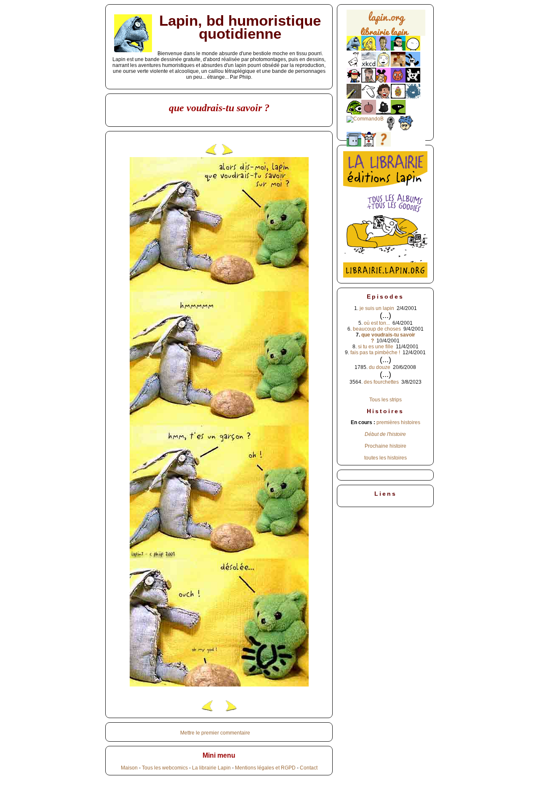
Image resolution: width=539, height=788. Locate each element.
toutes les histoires (385, 458)
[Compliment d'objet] (368, 113)
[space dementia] (413, 81)
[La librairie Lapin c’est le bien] (385, 276)
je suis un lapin (377, 308)
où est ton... (377, 323)
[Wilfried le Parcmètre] (391, 129)
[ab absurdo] (413, 49)
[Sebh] (398, 49)
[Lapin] (354, 49)
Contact (309, 768)
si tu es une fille (375, 347)
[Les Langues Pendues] (354, 113)
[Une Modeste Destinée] (405, 129)
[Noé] (354, 97)
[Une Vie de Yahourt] (354, 145)
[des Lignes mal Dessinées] (383, 65)
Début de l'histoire (385, 434)
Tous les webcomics (165, 768)
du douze (379, 367)
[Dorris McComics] (398, 81)
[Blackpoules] (383, 113)
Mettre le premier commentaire (215, 733)
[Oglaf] (368, 49)
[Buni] (413, 65)
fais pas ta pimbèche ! (375, 352)
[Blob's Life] (398, 113)
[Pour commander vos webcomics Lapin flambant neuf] (386, 34)
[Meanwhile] (413, 97)
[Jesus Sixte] (368, 81)
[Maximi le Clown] (368, 145)
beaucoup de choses (377, 329)
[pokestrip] (354, 81)
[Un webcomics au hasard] (383, 145)
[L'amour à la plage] (398, 97)
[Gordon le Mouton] (368, 97)
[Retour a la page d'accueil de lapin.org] (386, 25)
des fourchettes (381, 382)
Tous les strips (385, 400)
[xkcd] (368, 65)
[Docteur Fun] (383, 81)
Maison (129, 768)
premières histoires (398, 422)
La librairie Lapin (211, 768)
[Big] (398, 65)
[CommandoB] (365, 119)
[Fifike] (354, 65)
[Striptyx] (383, 97)
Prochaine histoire (385, 446)
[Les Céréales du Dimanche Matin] (383, 49)
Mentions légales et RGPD (265, 768)
